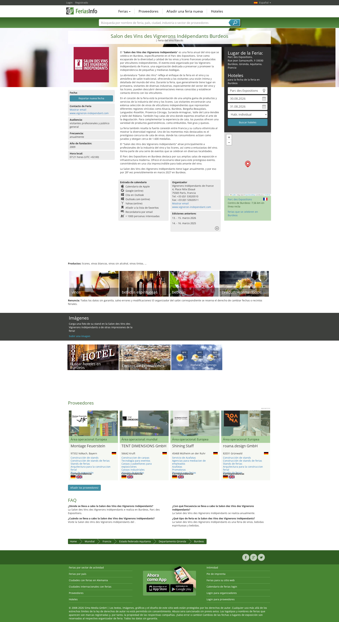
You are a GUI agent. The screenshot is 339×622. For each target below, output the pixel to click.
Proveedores (148, 11)
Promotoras (179, 469)
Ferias (123, 11)
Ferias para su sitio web (221, 580)
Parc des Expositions (240, 199)
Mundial (90, 541)
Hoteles (217, 11)
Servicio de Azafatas (184, 457)
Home (73, 541)
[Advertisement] (169, 250)
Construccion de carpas (135, 457)
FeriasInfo (84, 10)
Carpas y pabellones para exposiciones (136, 465)
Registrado (81, 2)
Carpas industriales (133, 469)
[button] (248, 164)
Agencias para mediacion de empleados (189, 462)
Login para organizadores (222, 593)
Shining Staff (183, 446)
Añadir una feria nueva (184, 11)
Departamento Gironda (172, 541)
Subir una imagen (79, 336)
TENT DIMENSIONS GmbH (143, 446)
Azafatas (177, 466)
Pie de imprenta (216, 574)
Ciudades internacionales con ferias (90, 586)
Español (264, 2)
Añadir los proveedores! (84, 487)
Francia (107, 541)
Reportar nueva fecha (91, 98)
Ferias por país (77, 574)
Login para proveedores (221, 599)
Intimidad (212, 567)
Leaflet (233, 195)
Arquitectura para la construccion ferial (91, 468)
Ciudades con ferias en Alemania (88, 580)
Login (69, 2)
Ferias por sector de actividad (86, 567)
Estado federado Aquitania (135, 541)
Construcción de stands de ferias (90, 460)
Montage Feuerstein (88, 446)
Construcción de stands (85, 457)
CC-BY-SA (267, 195)
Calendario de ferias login (222, 586)
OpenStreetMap (250, 195)
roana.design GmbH (240, 446)
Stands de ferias (80, 463)
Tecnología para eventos (135, 460)
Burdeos (199, 541)
